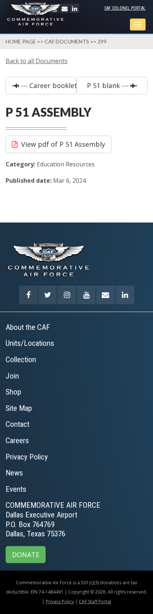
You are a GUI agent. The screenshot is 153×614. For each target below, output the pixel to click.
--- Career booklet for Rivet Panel (47, 85)
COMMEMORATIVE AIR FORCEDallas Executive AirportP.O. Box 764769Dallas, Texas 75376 (53, 519)
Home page (21, 41)
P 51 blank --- (108, 85)
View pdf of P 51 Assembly (63, 144)
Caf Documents (67, 41)
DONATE (25, 554)
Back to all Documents (37, 61)
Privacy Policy (60, 601)
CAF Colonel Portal (125, 8)
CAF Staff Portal (95, 601)
